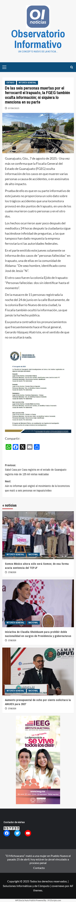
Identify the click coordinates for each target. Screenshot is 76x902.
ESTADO (10, 82)
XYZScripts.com (54, 900)
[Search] (71, 67)
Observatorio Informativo (38, 38)
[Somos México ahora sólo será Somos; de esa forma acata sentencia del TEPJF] (38, 535)
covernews (58, 885)
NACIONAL (33, 554)
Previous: (35, 469)
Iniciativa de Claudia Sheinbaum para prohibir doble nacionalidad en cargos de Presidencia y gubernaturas (38, 634)
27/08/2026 (12, 572)
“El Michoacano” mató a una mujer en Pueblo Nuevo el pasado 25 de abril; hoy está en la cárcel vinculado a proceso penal (38, 859)
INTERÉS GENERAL (27, 82)
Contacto (39, 867)
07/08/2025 (13, 108)
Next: (37, 485)
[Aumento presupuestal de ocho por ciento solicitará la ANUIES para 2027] (38, 671)
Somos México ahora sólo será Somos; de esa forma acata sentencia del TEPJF (37, 566)
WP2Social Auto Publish (25, 900)
